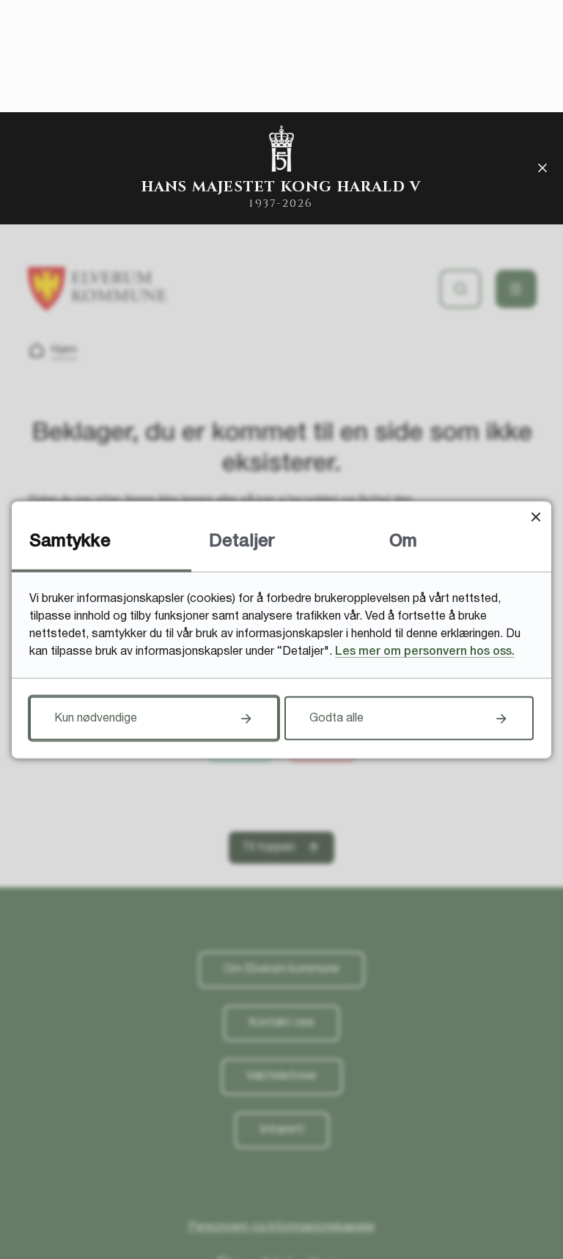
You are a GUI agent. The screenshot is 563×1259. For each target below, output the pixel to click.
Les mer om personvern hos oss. (425, 651)
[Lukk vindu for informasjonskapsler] (535, 516)
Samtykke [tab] (70, 541)
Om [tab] (403, 541)
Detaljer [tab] (242, 541)
